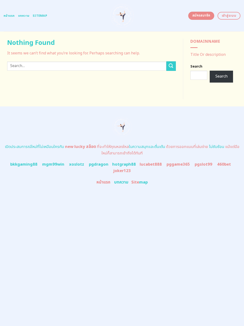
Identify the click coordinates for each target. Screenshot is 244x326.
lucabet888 (151, 164)
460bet (224, 164)
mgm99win (53, 164)
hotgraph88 (124, 164)
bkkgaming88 (23, 164)
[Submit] (171, 66)
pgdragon (98, 164)
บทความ (24, 15)
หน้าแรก (9, 15)
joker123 (122, 171)
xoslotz (76, 164)
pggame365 (178, 164)
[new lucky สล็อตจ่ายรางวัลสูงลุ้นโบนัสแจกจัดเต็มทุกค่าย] (122, 16)
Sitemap (40, 15)
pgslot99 (203, 164)
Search (196, 66)
